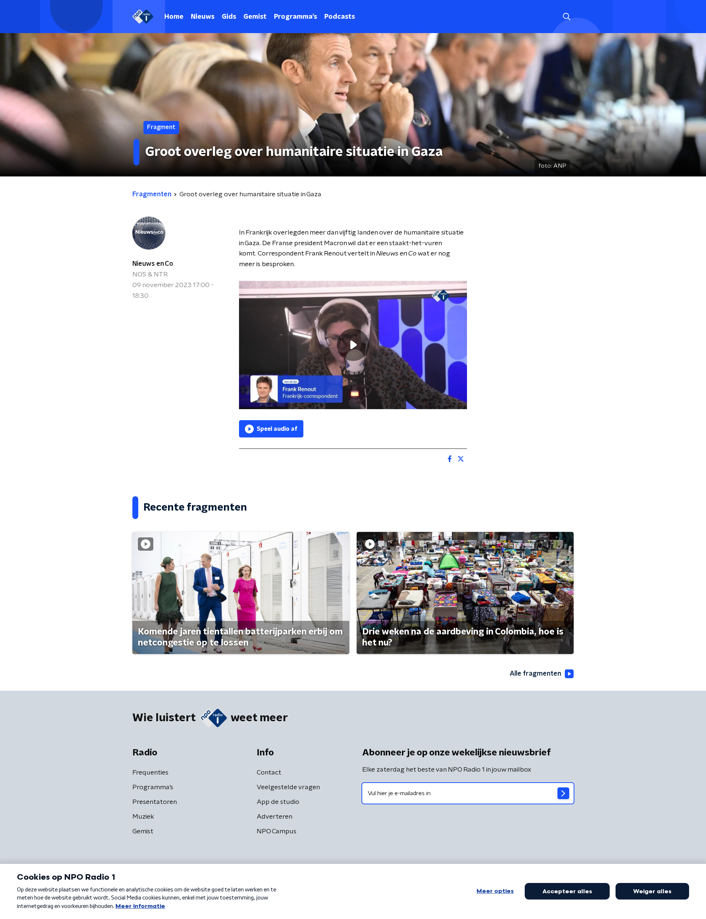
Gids (229, 17)
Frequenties (150, 772)
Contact (269, 772)
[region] (353, 345)
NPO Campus (276, 831)
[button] (566, 17)
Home (173, 17)
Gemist (255, 17)
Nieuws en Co (152, 264)
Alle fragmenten (535, 674)
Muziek (143, 816)
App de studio (278, 802)
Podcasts (339, 17)
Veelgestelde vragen (288, 787)
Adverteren (274, 816)
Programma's (295, 17)
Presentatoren (154, 802)
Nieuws (202, 17)
